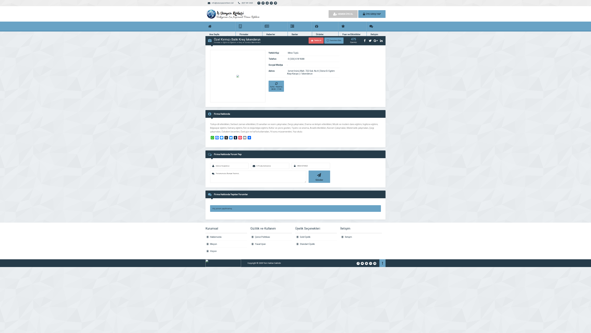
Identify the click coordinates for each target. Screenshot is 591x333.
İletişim (348, 237)
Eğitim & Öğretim (229, 42)
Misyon (213, 244)
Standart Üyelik (307, 244)
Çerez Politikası (262, 237)
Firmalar (217, 42)
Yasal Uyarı (260, 244)
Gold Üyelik (305, 237)
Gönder (319, 180)
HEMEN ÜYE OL (345, 14)
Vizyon (213, 251)
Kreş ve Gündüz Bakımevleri (250, 42)
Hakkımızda (215, 237)
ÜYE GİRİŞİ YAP (373, 14)
